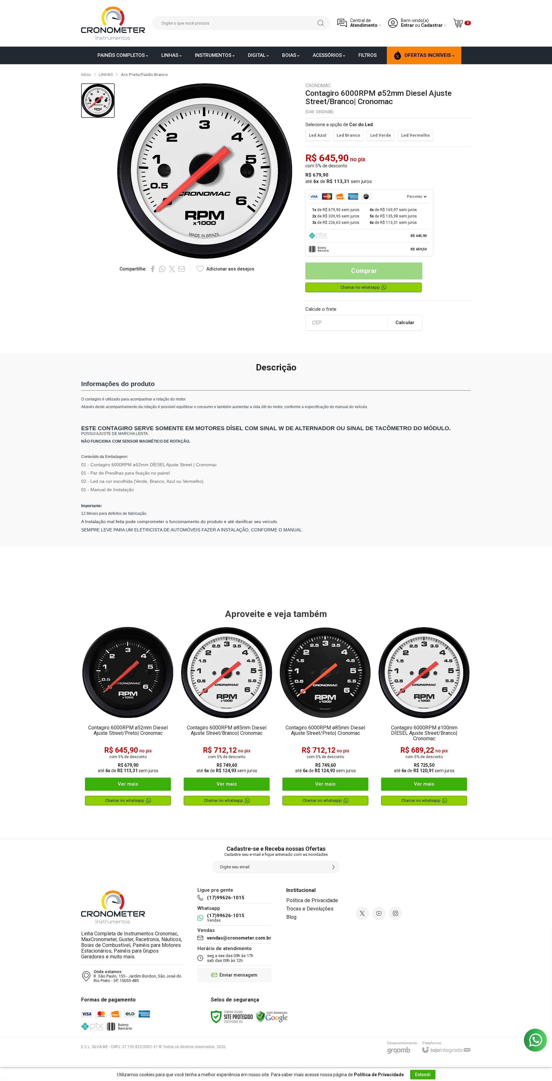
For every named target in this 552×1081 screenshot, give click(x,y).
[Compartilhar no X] (172, 269)
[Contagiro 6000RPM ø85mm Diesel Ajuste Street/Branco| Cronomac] (226, 718)
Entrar (407, 25)
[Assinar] (333, 867)
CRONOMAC (318, 85)
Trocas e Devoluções (310, 909)
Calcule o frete (320, 309)
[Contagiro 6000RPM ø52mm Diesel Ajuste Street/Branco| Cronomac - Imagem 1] (98, 101)
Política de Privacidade (312, 900)
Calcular (404, 322)
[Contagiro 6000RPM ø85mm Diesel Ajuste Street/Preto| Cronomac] (325, 718)
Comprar (364, 271)
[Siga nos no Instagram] (395, 913)
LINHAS (106, 74)
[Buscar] (321, 23)
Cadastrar (432, 25)
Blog (291, 917)
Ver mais (128, 784)
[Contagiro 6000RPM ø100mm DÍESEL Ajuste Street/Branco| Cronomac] (424, 718)
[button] (98, 100)
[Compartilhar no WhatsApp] (162, 269)
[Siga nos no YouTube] (379, 913)
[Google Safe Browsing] (272, 1016)
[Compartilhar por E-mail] (181, 269)
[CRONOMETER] (113, 23)
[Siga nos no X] (362, 913)
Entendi (423, 1074)
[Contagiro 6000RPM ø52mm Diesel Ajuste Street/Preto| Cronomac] (127, 718)
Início (86, 74)
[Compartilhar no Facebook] (153, 269)
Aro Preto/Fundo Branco (144, 74)
